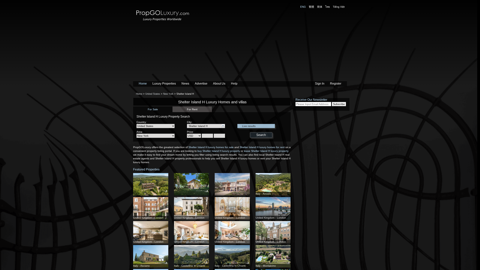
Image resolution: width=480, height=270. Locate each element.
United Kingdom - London (148, 217)
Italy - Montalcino (266, 265)
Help (234, 83)
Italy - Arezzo (263, 193)
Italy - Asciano (141, 265)
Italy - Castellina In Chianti (189, 265)
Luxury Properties (164, 83)
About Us (219, 83)
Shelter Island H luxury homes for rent (262, 147)
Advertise (201, 83)
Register (335, 83)
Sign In (319, 83)
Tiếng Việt (339, 6)
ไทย (327, 6)
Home (143, 83)
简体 (319, 6)
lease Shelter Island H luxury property (266, 150)
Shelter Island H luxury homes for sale (211, 147)
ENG (303, 6)
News (185, 83)
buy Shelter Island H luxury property (218, 150)
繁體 (311, 6)
